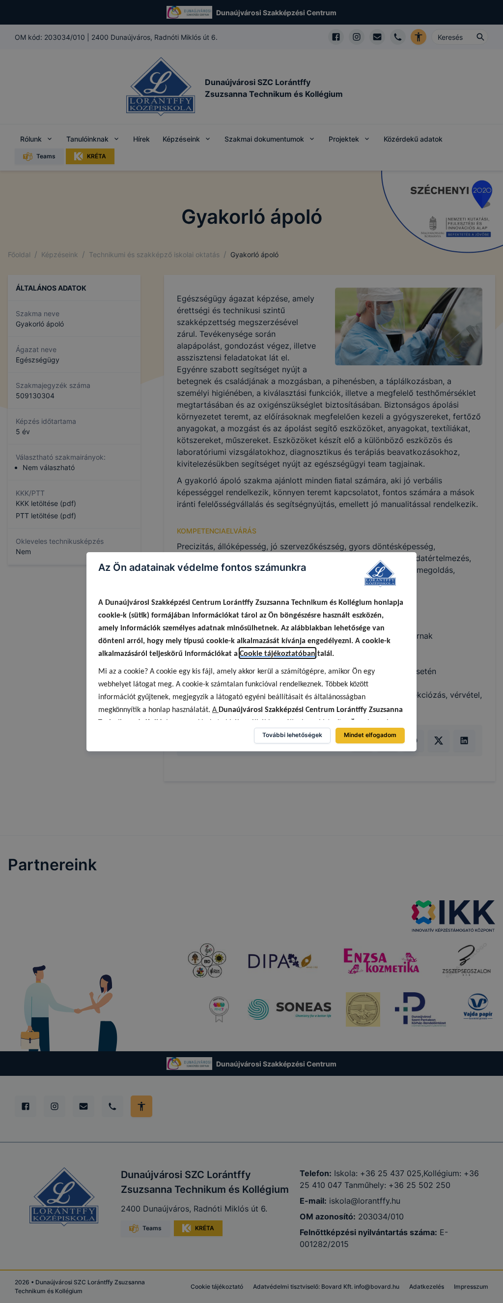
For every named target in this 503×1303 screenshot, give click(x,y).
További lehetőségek (292, 735)
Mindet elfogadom (370, 735)
